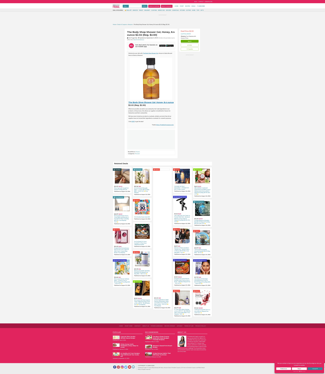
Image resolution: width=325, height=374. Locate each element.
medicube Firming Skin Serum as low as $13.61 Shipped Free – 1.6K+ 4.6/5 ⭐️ (202, 311)
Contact (201, 1)
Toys (197, 10)
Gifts (202, 10)
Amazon (135, 10)
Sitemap (179, 326)
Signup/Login (208, 1)
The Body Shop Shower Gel (150, 53)
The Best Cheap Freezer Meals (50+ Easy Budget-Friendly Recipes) (161, 338)
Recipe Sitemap (170, 326)
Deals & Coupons (154, 6)
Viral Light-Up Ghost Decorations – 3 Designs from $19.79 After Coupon (181, 188)
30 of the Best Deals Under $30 (142, 217)
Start (182, 6)
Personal (137, 153)
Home (176, 6)
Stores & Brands (157, 326)
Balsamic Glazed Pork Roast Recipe (162, 346)
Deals (193, 6)
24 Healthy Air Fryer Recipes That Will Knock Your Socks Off (130, 354)
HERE (133, 121)
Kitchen (182, 10)
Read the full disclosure (138, 39)
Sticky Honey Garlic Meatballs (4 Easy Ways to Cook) (129, 345)
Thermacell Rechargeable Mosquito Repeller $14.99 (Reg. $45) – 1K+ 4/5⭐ (202, 251)
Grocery (168, 10)
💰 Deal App (128, 10)
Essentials (175, 10)
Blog (195, 1)
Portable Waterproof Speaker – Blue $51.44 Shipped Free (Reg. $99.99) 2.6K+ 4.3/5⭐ (202, 222)
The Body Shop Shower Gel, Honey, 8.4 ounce (151, 102)
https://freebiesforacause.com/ (165, 125)
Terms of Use (188, 326)
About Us (145, 326)
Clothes (188, 10)
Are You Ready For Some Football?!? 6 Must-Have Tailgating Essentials (140, 243)
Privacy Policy (200, 326)
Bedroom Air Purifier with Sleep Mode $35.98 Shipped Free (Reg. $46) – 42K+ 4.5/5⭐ (142, 272)
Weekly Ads (161, 10)
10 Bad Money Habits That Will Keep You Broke (162, 354)
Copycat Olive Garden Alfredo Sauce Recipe (127, 337)
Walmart (147, 10)
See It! (190, 41)
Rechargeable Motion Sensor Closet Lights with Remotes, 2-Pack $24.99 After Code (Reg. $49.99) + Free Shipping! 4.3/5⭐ (121, 219)
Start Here (129, 326)
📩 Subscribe (201, 6)
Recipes (187, 6)
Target (141, 10)
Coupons (154, 10)
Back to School (166, 6)
